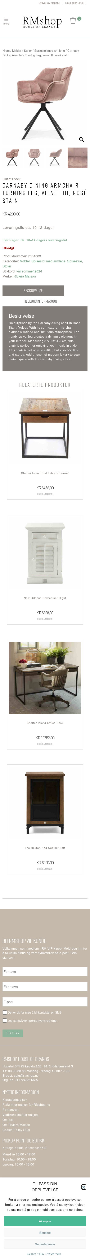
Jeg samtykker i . (33, 1020)
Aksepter (45, 1221)
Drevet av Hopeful (49, 3)
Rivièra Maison (24, 276)
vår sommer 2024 (29, 271)
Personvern (53, 1253)
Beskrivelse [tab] (33, 290)
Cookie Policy (35, 1253)
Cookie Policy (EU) (16, 1129)
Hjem (6, 50)
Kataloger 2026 (74, 3)
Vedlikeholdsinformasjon (20, 1114)
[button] (84, 1187)
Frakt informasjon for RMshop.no (26, 1104)
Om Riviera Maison (16, 1124)
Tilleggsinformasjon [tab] (40, 301)
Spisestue (74, 261)
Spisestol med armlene (49, 50)
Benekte (45, 1232)
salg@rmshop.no (26, 1075)
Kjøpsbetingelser (15, 1099)
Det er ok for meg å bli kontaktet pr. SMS (35, 1012)
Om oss (8, 1119)
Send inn (13, 1033)
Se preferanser (45, 1244)
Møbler (16, 50)
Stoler (28, 50)
